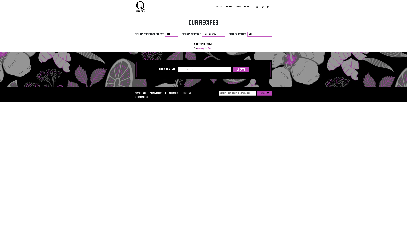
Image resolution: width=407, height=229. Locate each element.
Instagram (257, 7)
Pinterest (262, 7)
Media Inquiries (171, 93)
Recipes (229, 6)
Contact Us (186, 93)
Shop (218, 6)
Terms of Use (140, 93)
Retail (246, 6)
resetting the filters (204, 48)
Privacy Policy (156, 93)
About (238, 6)
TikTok (267, 7)
